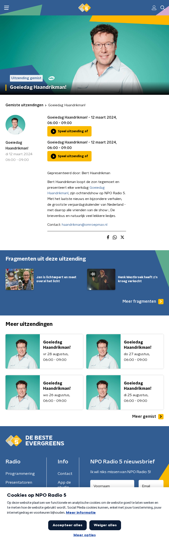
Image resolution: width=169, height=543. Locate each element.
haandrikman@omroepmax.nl (84, 224)
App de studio (64, 485)
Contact (65, 474)
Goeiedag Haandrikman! (17, 145)
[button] (6, 8)
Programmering (20, 474)
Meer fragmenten (139, 302)
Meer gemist (144, 417)
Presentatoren (19, 483)
